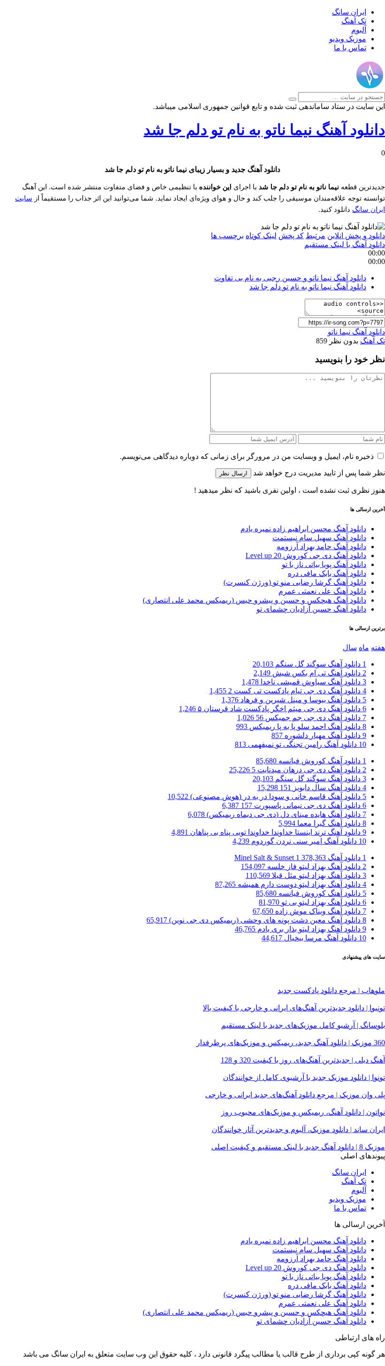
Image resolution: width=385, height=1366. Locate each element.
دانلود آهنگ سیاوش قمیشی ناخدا (304, 682)
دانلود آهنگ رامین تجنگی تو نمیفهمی (300, 744)
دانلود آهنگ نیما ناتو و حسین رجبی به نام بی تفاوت (290, 278)
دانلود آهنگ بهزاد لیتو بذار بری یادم (300, 929)
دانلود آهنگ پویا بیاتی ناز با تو (324, 564)
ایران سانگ (349, 12)
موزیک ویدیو (347, 39)
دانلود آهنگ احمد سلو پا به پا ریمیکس (301, 726)
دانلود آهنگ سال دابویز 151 (311, 788)
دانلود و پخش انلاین (356, 236)
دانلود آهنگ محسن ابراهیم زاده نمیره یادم (303, 529)
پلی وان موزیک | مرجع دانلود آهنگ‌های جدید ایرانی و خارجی (295, 1095)
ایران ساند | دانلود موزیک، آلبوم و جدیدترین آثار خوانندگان (298, 1129)
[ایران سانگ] (369, 88)
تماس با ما (350, 48)
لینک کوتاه (261, 236)
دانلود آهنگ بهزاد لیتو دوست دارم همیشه (290, 884)
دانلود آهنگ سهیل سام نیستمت (319, 538)
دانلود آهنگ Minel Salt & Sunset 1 (300, 858)
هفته (378, 648)
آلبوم (358, 30)
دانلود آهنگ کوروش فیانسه (311, 761)
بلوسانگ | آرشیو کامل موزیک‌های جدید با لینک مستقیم (303, 1025)
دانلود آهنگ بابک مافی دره (327, 573)
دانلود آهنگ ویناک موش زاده (309, 911)
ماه (364, 648)
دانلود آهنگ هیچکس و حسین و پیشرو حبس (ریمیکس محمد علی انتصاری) (254, 600)
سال (350, 648)
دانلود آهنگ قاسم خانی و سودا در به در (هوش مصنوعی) (267, 796)
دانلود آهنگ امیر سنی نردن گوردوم (299, 841)
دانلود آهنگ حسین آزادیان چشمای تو (311, 609)
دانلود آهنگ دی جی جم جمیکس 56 (301, 718)
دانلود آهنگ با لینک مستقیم (344, 244)
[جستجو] (292, 99)
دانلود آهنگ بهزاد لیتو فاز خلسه (303, 866)
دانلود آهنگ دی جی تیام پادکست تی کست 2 (287, 691)
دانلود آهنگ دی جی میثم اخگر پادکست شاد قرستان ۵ (272, 709)
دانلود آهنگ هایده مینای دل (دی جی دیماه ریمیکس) (277, 814)
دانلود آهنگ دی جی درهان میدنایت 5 (297, 770)
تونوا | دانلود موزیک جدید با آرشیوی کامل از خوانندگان (304, 1077)
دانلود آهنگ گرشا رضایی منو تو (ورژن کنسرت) (294, 582)
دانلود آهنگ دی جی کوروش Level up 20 (306, 555)
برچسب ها (227, 236)
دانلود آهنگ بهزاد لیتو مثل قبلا (306, 875)
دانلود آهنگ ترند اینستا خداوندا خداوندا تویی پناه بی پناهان (268, 832)
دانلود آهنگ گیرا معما (322, 823)
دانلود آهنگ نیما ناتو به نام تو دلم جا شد (264, 129)
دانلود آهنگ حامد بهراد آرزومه (321, 547)
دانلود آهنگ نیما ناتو (356, 332)
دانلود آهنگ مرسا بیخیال (314, 938)
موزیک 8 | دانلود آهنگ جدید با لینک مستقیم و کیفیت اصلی (298, 1147)
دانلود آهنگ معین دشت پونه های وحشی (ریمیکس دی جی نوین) (256, 920)
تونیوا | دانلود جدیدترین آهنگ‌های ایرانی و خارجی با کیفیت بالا (294, 1008)
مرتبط (315, 236)
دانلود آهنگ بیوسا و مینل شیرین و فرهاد (294, 700)
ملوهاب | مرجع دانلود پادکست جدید (331, 990)
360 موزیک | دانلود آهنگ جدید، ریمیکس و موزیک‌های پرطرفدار (290, 1043)
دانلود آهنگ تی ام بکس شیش (310, 673)
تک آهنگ (353, 21)
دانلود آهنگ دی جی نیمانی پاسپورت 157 (294, 805)
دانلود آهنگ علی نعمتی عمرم (322, 591)
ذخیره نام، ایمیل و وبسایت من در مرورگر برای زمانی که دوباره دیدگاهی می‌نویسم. (247, 456)
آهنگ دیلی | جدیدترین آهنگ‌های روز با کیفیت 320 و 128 (303, 1060)
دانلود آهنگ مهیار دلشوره (318, 735)
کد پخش (291, 236)
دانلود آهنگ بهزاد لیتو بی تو (312, 902)
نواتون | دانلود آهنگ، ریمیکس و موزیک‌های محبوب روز (303, 1112)
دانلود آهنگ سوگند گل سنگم (309, 664)
